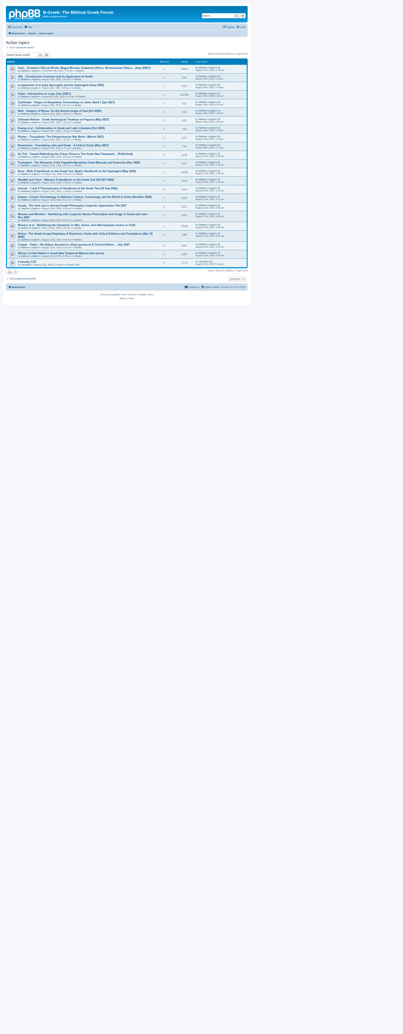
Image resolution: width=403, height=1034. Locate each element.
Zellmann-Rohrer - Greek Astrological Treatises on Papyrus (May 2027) (63, 119)
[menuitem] (28, 27)
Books (80, 70)
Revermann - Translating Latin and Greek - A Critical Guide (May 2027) (63, 145)
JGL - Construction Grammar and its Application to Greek (55, 76)
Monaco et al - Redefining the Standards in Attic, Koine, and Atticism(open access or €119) (76, 225)
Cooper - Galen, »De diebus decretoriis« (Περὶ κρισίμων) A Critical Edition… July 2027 (74, 244)
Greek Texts (73, 264)
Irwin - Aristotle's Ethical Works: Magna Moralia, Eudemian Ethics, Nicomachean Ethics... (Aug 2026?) (84, 67)
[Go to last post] (219, 67)
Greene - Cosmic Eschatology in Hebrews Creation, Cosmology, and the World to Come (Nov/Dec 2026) (85, 197)
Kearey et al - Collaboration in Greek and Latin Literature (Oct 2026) (61, 128)
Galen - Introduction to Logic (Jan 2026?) (44, 93)
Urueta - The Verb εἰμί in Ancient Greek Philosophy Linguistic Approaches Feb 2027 (72, 205)
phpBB (115, 294)
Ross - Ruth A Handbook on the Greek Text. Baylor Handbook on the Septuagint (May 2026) (77, 171)
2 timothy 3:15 (27, 261)
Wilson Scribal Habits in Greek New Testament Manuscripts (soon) (61, 253)
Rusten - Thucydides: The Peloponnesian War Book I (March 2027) (61, 136)
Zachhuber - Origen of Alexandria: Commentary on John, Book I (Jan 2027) (66, 102)
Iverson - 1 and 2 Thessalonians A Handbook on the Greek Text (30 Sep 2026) (68, 188)
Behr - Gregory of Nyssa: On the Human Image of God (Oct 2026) (59, 110)
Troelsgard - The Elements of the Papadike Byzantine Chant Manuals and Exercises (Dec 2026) (79, 162)
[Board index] (25, 13)
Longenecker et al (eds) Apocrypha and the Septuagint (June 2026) (61, 85)
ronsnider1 (26, 264)
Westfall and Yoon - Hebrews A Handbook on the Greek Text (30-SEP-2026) (66, 179)
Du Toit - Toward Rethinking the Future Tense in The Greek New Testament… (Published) (75, 154)
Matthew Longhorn (30, 70)
